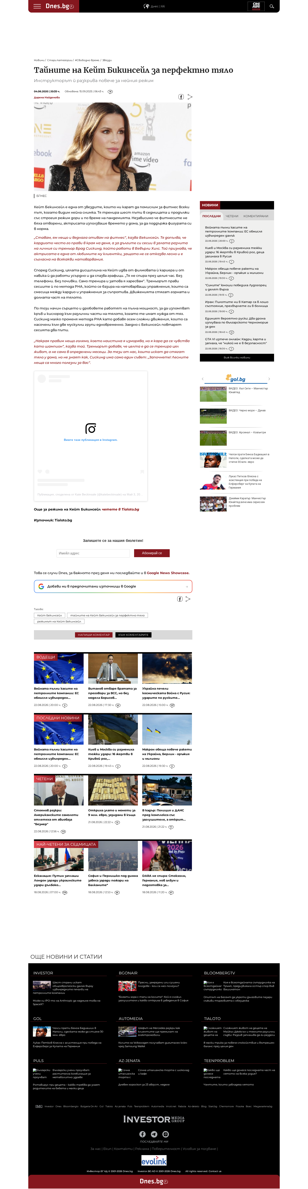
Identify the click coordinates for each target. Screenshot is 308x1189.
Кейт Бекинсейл (49, 615)
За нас (96, 1149)
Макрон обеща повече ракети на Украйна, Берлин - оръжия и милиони (234, 271)
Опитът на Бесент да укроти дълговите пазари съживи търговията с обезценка (238, 998)
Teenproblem (219, 1060)
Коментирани (255, 216)
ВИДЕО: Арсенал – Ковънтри (247, 432)
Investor (43, 973)
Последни (211, 216)
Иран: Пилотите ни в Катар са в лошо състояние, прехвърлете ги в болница (236, 304)
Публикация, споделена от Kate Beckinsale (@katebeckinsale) (80, 494)
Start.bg (212, 1106)
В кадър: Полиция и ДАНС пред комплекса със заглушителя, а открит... (164, 814)
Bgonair (128, 973)
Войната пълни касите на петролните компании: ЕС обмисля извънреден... (56, 693)
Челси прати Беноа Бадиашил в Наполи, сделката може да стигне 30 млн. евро (249, 458)
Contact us (215, 1171)
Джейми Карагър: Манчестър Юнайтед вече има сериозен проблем (247, 502)
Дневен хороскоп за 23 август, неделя (144, 1084)
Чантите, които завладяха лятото (229, 1084)
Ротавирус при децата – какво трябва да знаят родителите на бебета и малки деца (66, 1086)
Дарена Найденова (47, 97)
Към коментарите (133, 634)
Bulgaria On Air (89, 1106)
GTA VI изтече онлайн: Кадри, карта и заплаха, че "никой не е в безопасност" (236, 341)
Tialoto (212, 1018)
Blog (204, 1106)
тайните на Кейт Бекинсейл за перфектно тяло (107, 615)
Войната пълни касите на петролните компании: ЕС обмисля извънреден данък (233, 231)
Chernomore (226, 1106)
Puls (38, 1060)
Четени (232, 216)
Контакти (123, 1149)
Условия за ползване (199, 1149)
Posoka (240, 1106)
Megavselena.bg (263, 1106)
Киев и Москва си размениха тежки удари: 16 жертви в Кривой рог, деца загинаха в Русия (234, 252)
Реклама (142, 1149)
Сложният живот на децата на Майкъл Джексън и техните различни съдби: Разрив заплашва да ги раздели (249, 1031)
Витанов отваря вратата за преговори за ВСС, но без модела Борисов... (112, 693)
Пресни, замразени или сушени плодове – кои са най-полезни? (159, 984)
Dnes (58, 1106)
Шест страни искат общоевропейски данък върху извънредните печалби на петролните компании (63, 987)
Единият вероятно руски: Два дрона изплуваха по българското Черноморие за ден (236, 322)
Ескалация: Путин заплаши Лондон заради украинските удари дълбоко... (58, 880)
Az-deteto (193, 1106)
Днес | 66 (158, 6)
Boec (249, 1106)
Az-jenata (129, 1060)
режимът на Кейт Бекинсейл (59, 621)
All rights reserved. (148, 1171)
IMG (39, 1106)
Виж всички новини (237, 357)
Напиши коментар (94, 634)
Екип (107, 1149)
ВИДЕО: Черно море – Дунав (247, 410)
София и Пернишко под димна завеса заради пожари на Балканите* (113, 880)
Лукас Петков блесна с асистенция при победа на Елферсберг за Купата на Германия (245, 482)
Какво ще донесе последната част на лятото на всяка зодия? (249, 1071)
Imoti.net (171, 1106)
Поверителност (166, 1149)
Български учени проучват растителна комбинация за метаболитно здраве (72, 1073)
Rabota (182, 1106)
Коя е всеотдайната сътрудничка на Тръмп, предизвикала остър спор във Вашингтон (249, 986)
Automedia (131, 1018)
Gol (37, 1018)
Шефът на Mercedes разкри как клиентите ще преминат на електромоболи (159, 1031)
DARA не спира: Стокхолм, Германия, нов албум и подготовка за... (164, 880)
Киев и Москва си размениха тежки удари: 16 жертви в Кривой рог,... (111, 754)
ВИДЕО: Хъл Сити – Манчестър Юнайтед (248, 390)
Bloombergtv (219, 973)
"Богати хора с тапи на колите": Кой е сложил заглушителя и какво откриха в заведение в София (153, 998)
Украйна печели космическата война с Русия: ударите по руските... (166, 693)
